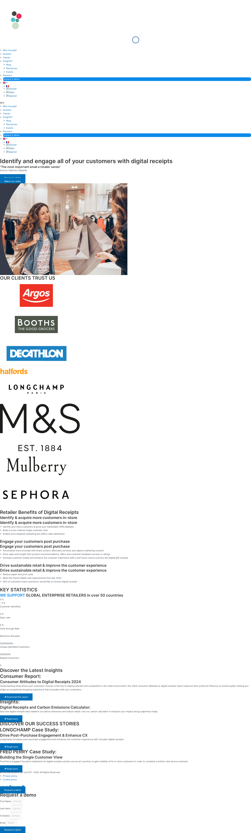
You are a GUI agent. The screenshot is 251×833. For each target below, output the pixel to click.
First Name (6, 801)
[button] (125, 103)
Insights (7, 61)
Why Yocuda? (10, 50)
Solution (7, 54)
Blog (8, 64)
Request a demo (11, 79)
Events (9, 72)
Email (3, 822)
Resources (11, 68)
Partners (7, 75)
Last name (5, 808)
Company (5, 815)
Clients (6, 57)
